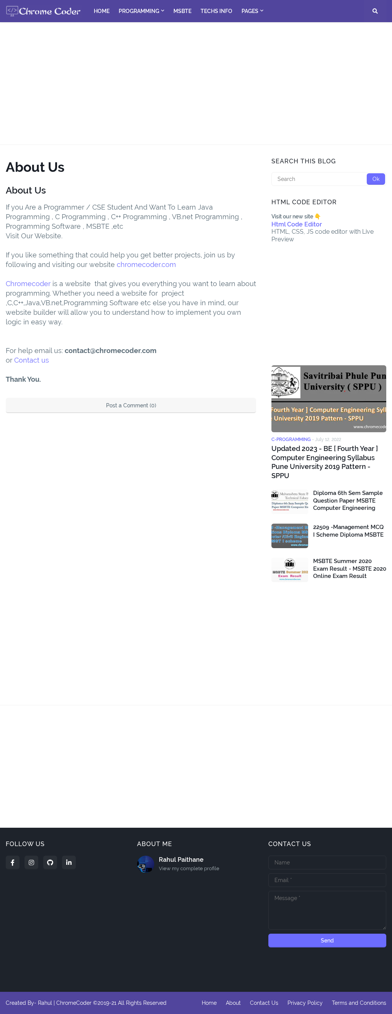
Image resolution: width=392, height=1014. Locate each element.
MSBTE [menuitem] (182, 11)
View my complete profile (189, 868)
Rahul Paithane (181, 859)
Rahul (45, 1003)
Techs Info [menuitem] (216, 11)
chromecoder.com (147, 264)
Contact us (31, 360)
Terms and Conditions (359, 1003)
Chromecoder (28, 284)
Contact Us (264, 1003)
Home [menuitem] (101, 11)
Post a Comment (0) (131, 405)
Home (209, 1003)
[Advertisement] (196, 83)
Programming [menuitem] (139, 11)
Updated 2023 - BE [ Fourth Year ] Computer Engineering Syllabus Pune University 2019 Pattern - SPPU (324, 461)
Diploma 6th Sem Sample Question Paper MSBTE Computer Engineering (348, 500)
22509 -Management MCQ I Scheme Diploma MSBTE (348, 531)
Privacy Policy (305, 1003)
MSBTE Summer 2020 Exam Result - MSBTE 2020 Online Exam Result (349, 568)
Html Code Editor (296, 224)
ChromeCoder (73, 1003)
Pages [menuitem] (250, 11)
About (233, 1003)
